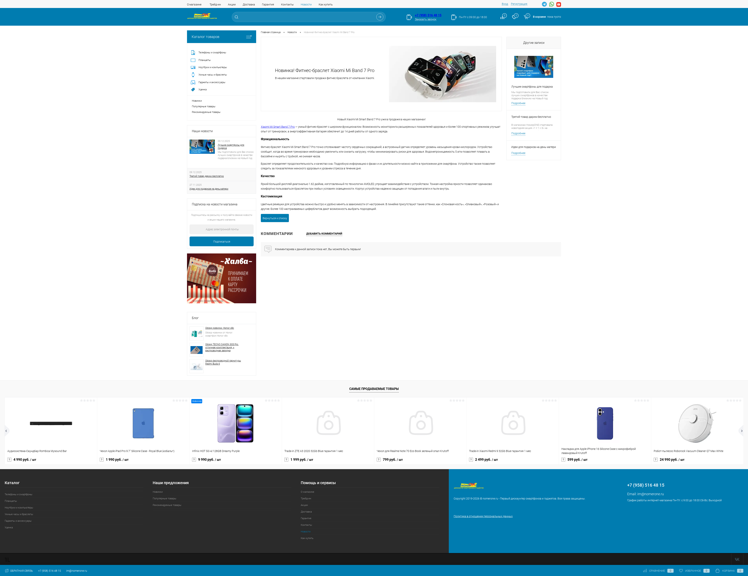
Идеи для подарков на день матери (209, 188)
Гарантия (268, 4)
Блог (195, 318)
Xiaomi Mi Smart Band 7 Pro (278, 126)
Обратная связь (21, 570)
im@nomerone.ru (650, 494)
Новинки (197, 100)
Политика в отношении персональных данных (483, 516)
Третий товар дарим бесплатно (207, 176)
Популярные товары (203, 106)
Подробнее (518, 103)
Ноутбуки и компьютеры (19, 507)
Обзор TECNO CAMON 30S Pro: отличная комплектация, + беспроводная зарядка (222, 347)
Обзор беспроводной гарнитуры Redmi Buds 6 (223, 362)
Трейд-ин (215, 4)
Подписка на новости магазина (214, 204)
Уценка (9, 527)
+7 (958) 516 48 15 (428, 15)
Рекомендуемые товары (206, 112)
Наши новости (202, 131)
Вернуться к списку (275, 218)
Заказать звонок (425, 19)
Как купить (326, 4)
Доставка (249, 4)
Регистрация (519, 3)
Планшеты (11, 500)
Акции (232, 4)
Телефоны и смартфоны (18, 494)
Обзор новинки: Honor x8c (219, 328)
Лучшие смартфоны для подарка (231, 146)
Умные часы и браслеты (19, 514)
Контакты (287, 4)
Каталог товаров (205, 37)
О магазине (194, 4)
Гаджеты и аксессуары (18, 520)
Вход (505, 3)
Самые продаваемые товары (374, 389)
